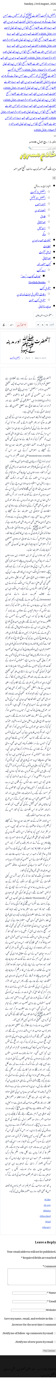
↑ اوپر (12, 324)
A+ (47, 324)
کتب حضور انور (44, 263)
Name (51, 1292)
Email (51, 1300)
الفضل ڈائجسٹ (38, 191)
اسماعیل (42, 227)
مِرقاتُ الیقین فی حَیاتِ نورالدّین (31, 293)
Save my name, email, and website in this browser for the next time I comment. (30, 1321)
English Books (37, 281)
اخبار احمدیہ (40, 203)
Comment (49, 1265)
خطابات (47, 245)
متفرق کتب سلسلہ (37, 299)
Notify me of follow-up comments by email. (27, 1332)
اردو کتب (41, 269)
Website (51, 1309)
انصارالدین (40, 209)
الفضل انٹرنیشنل (38, 197)
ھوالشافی (41, 221)
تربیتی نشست (45, 251)
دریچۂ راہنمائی (45, 305)
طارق (43, 215)
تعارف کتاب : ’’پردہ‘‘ (30, 275)
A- (42, 324)
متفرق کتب (45, 287)
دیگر (44, 233)
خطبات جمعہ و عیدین (41, 239)
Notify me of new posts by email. (34, 1341)
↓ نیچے (5, 324)
